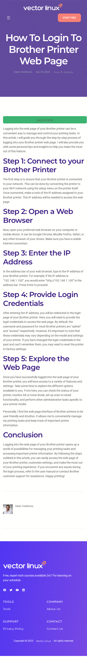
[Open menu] (8, 17)
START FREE (69, 17)
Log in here (45, 120)
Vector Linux (43, 640)
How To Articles (63, 72)
